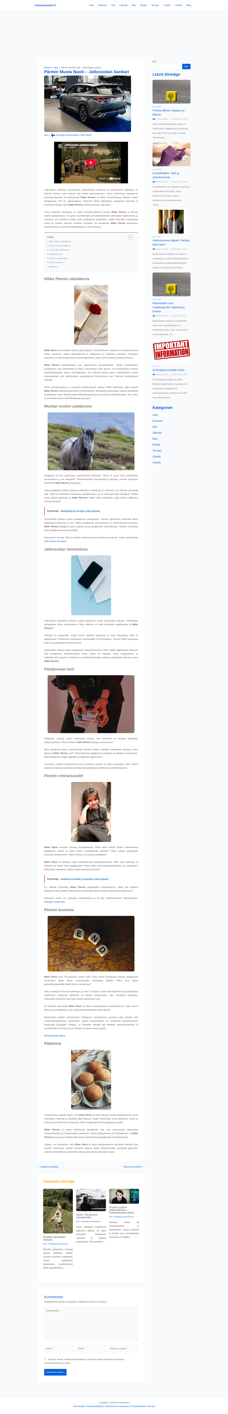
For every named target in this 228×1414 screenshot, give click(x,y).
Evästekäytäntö (138, 1406)
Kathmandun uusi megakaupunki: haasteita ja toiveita (169, 307)
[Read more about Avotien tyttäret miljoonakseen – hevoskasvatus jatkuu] (124, 1196)
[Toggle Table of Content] (129, 237)
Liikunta (123, 5)
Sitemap (151, 1406)
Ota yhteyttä (78, 1406)
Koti (113, 5)
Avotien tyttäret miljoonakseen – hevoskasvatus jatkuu (121, 1210)
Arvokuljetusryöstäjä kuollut (168, 370)
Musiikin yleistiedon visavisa (54, 1238)
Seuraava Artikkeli (134, 1167)
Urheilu (167, 5)
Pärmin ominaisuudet (58, 258)
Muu (134, 5)
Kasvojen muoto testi (54, 902)
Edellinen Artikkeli (48, 1167)
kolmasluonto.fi (45, 5)
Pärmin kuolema (56, 262)
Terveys (155, 5)
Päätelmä (53, 266)
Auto (91, 5)
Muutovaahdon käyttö (54, 1035)
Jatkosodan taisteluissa (59, 250)
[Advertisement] (114, 30)
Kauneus (102, 5)
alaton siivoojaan (58, 541)
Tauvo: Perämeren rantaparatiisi (87, 1216)
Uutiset (178, 5)
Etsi (154, 61)
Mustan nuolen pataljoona (60, 245)
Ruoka (144, 5)
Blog (189, 5)
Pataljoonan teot (56, 254)
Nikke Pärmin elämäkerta (60, 241)
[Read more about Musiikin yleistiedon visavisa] (58, 1211)
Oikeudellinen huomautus (117, 1406)
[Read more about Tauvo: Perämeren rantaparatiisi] (91, 1200)
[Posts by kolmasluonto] (154, 119)
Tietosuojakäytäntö (95, 1406)
